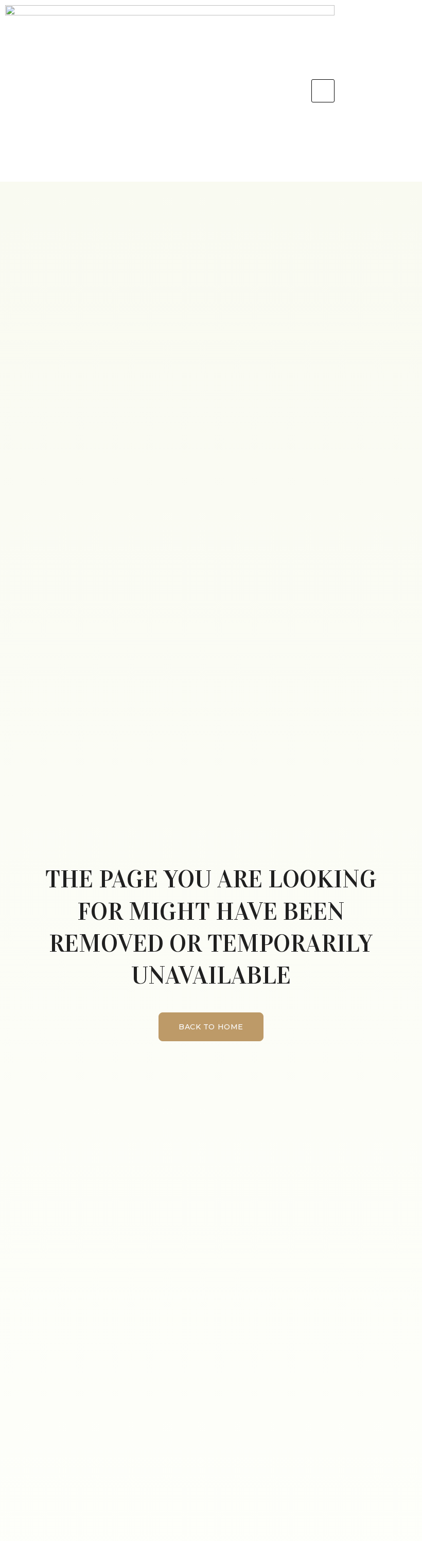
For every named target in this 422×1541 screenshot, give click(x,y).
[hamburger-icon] (323, 91)
